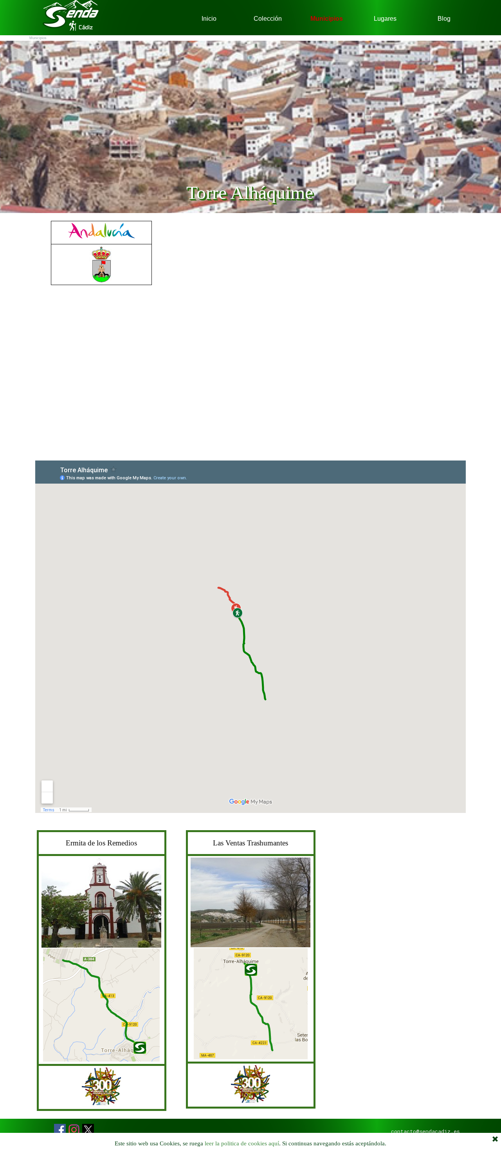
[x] (88, 1130)
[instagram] (74, 1130)
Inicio (209, 18)
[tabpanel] (101, 253)
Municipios (326, 18)
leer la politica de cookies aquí (242, 1143)
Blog (444, 18)
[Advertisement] (101, 384)
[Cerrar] (495, 1139)
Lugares (385, 18)
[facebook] (60, 1130)
